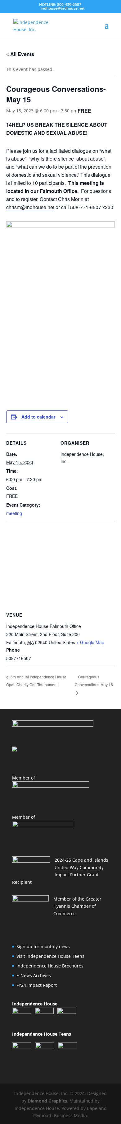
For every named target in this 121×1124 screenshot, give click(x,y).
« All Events (20, 54)
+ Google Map (90, 642)
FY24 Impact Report (36, 985)
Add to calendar (38, 417)
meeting (14, 513)
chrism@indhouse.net (30, 207)
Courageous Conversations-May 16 (94, 680)
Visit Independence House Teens (50, 956)
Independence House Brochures (49, 966)
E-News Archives (33, 975)
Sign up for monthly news (43, 946)
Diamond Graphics (47, 1101)
